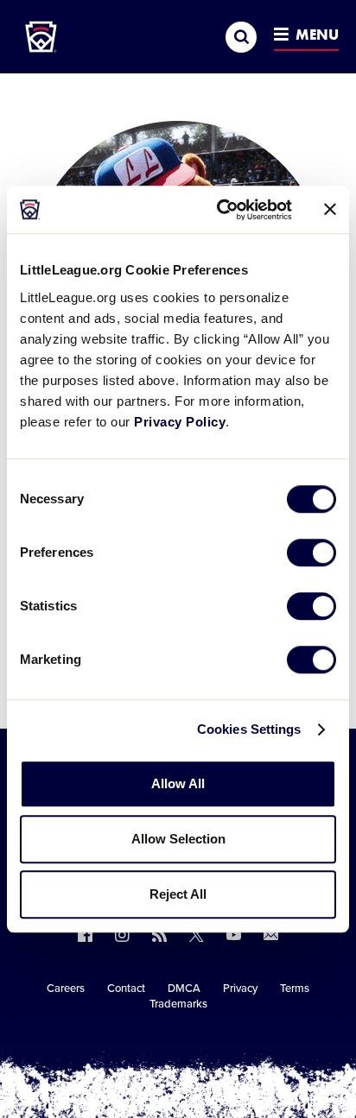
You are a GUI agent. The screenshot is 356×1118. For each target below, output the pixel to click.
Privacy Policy (180, 421)
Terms (294, 988)
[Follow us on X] (196, 934)
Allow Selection (178, 838)
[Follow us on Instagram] (122, 934)
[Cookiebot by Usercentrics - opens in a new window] (220, 210)
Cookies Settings (249, 729)
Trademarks (178, 1004)
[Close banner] (330, 210)
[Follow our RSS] (159, 934)
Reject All (178, 894)
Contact (126, 988)
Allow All (178, 783)
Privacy (240, 988)
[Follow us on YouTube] (233, 934)
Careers (66, 988)
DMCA (184, 988)
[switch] (311, 552)
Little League (238, 1047)
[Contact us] (271, 934)
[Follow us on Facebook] (85, 934)
